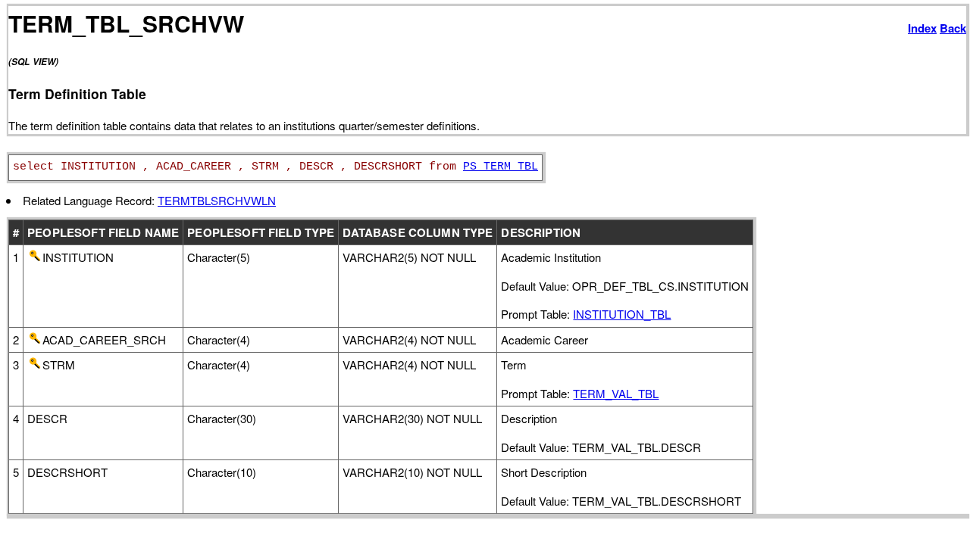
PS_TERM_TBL (500, 166)
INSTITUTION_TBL (622, 314)
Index (922, 28)
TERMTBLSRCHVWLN (217, 200)
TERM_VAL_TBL (616, 393)
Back (953, 28)
